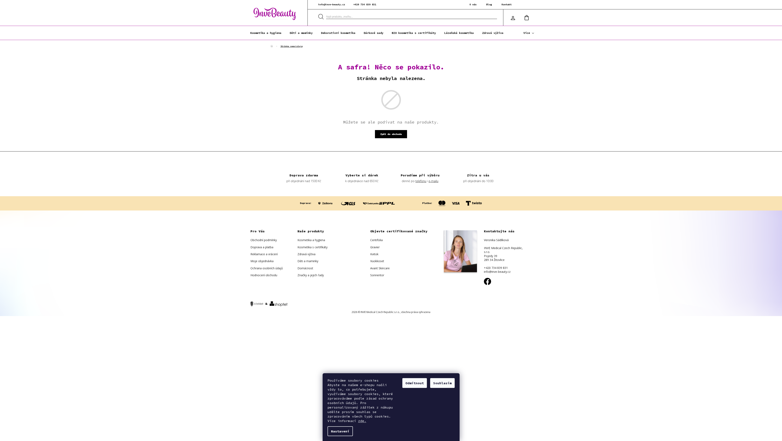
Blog (489, 4)
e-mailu (433, 181)
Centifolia (376, 240)
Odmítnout (414, 383)
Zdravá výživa (306, 254)
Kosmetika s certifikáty (312, 247)
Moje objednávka (262, 261)
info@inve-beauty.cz (331, 4)
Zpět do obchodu (391, 134)
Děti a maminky (307, 261)
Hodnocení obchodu (263, 275)
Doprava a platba (261, 247)
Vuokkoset (377, 261)
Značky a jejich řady (310, 275)
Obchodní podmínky (263, 240)
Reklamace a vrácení (264, 254)
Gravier (375, 247)
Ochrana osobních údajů (266, 268)
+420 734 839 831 (364, 4)
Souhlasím (442, 383)
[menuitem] (265, 33)
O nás (473, 4)
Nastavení (340, 431)
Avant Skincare (380, 268)
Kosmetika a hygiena (311, 240)
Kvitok (374, 254)
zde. (362, 421)
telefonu (420, 181)
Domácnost (305, 268)
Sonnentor (377, 275)
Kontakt (507, 4)
